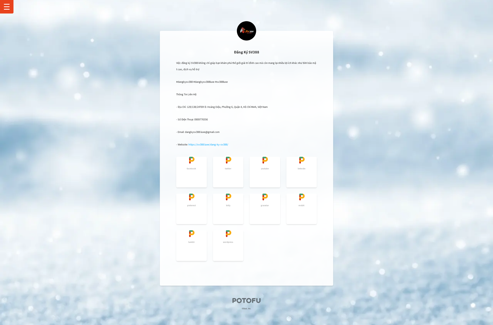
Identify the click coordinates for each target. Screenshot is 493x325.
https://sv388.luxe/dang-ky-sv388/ (208, 144)
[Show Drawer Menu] (6, 7)
